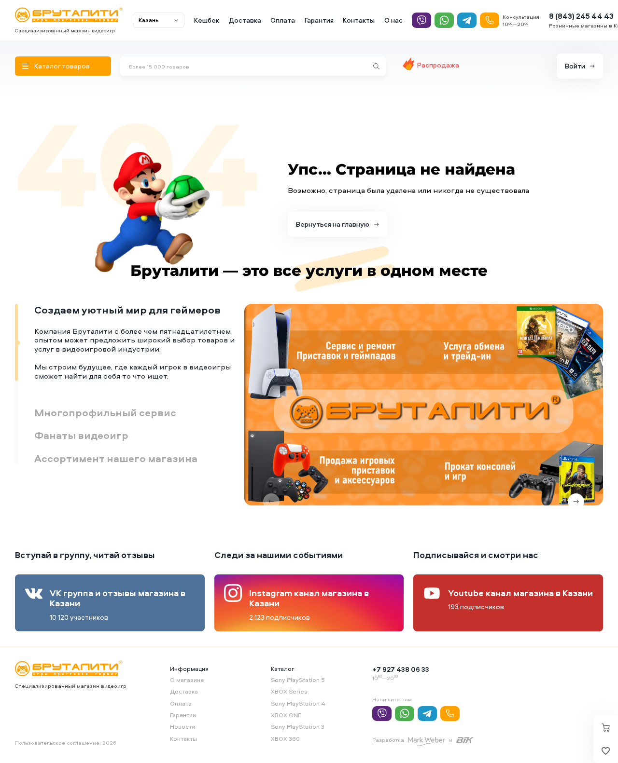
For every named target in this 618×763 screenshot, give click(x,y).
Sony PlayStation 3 (297, 726)
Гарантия (319, 20)
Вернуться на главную (332, 224)
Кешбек (206, 20)
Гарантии (183, 715)
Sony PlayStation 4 (298, 703)
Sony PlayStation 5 (298, 680)
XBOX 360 (285, 739)
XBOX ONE (286, 715)
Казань (149, 20)
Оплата (282, 20)
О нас (393, 20)
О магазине (187, 680)
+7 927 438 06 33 (400, 669)
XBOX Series (289, 691)
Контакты (359, 20)
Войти (575, 65)
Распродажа (438, 64)
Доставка (245, 20)
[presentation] (271, 501)
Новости (182, 726)
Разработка (388, 739)
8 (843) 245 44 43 (581, 16)
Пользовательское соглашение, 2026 (65, 742)
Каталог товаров (62, 65)
